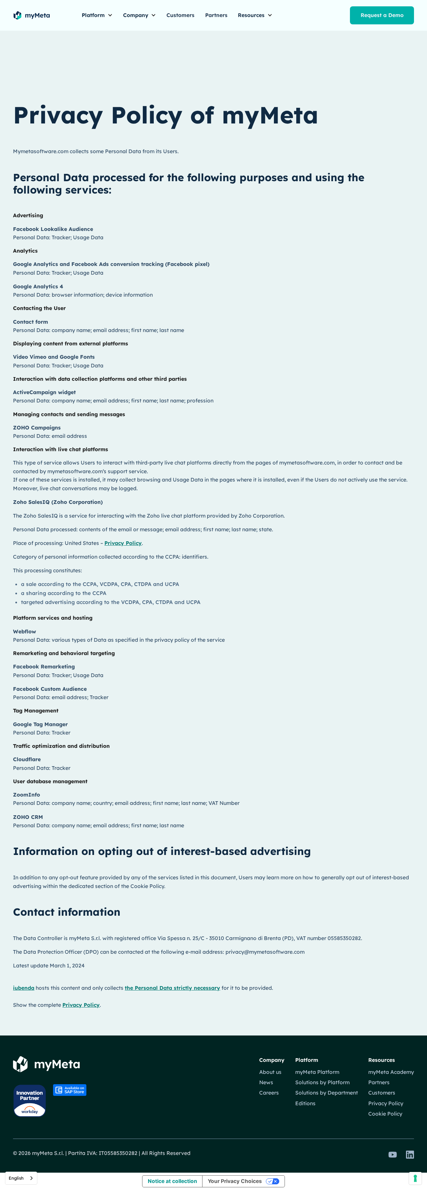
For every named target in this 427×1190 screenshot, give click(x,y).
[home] (31, 15)
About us (270, 1072)
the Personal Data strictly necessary (172, 987)
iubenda (23, 987)
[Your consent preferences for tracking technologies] (415, 1178)
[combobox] (21, 1178)
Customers (180, 15)
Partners (216, 15)
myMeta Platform (317, 1072)
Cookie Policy (385, 1113)
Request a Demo (382, 15)
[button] (97, 15)
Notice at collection (172, 1181)
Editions (305, 1103)
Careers (269, 1092)
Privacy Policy (123, 543)
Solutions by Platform (322, 1082)
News (266, 1082)
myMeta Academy (391, 1072)
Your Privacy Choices (235, 1181)
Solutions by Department (326, 1092)
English (16, 1178)
